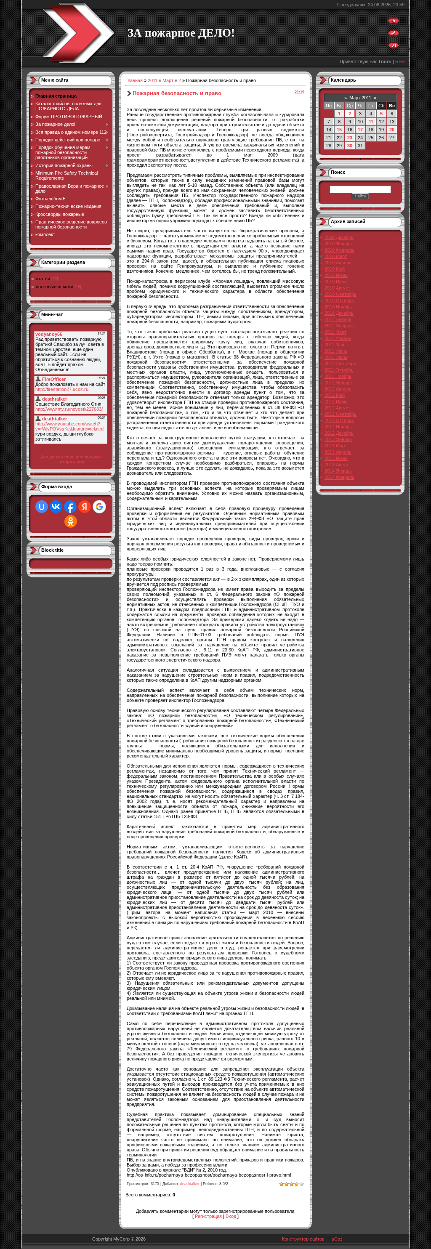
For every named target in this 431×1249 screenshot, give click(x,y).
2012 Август (337, 407)
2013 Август (337, 464)
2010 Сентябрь (341, 294)
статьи (43, 278)
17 (360, 129)
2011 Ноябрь (338, 376)
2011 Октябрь (339, 369)
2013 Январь (338, 439)
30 (349, 145)
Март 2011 (360, 97)
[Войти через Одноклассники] (70, 521)
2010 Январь (338, 243)
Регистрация (208, 1216)
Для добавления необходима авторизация (71, 459)
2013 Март (336, 445)
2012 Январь (338, 382)
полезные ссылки (54, 286)
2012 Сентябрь (341, 414)
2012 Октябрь (339, 420)
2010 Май (335, 268)
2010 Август (337, 287)
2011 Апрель (338, 338)
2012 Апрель (338, 388)
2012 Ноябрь (338, 426)
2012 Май (335, 395)
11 (371, 121)
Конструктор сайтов (303, 1238)
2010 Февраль (339, 249)
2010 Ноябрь (338, 306)
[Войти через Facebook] (70, 506)
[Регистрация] (393, 34)
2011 (152, 80)
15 (339, 129)
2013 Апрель (338, 451)
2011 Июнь (336, 350)
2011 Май (334, 344)
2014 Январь (338, 470)
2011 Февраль (339, 325)
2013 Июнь (336, 458)
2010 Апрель (338, 262)
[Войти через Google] (99, 506)
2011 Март (335, 332)
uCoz (337, 1238)
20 (391, 129)
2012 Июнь (336, 401)
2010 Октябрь (339, 300)
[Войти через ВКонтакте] (56, 506)
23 (349, 137)
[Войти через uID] (41, 506)
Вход (231, 1216)
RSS (399, 61)
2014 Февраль (339, 477)
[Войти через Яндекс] (84, 506)
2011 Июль (336, 357)
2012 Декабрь (339, 433)
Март (167, 80)
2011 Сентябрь (340, 363)
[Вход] (393, 47)
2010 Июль (336, 281)
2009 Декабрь (339, 237)
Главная (134, 80)
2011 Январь (338, 319)
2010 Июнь (336, 275)
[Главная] (393, 22)
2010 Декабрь (339, 313)
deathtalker (190, 1184)
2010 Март (336, 256)
